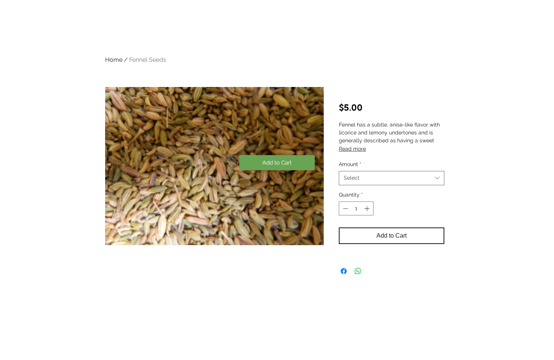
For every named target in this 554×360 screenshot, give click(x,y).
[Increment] (367, 208)
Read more (352, 149)
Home (113, 59)
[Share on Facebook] (343, 271)
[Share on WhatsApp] (358, 271)
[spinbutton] (356, 208)
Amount (350, 164)
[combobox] (391, 178)
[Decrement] (344, 208)
